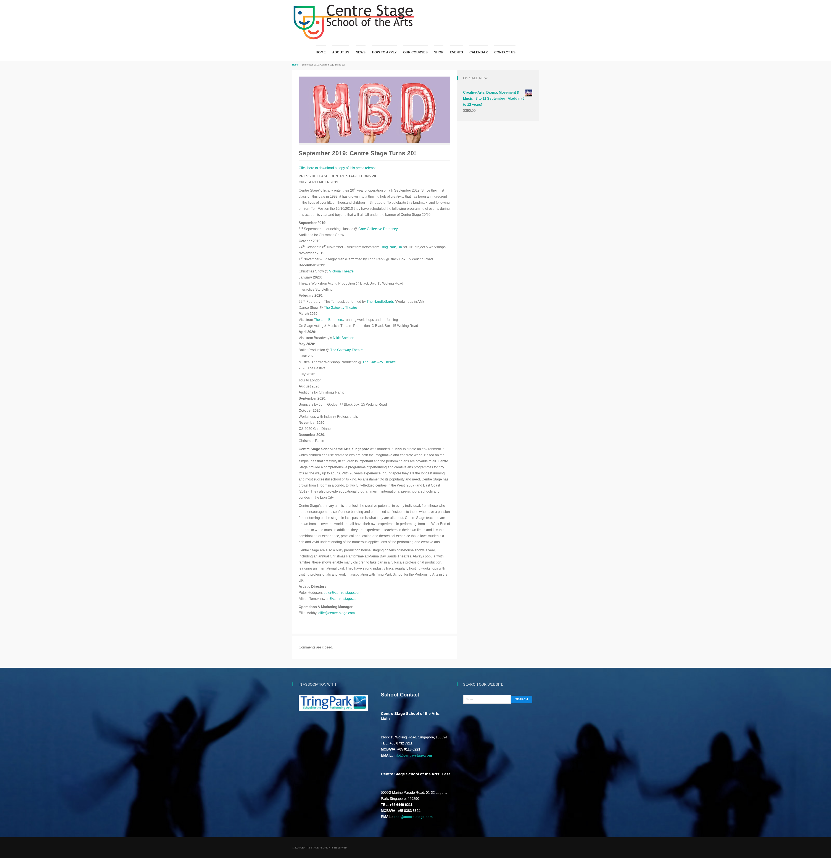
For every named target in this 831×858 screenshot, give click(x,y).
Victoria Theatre (341, 271)
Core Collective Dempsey (378, 229)
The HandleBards (380, 301)
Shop (438, 52)
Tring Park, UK (391, 247)
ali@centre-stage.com (342, 598)
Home (321, 52)
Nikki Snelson (343, 338)
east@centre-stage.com (413, 817)
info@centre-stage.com (413, 755)
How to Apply (384, 52)
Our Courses (415, 52)
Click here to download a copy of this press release (338, 168)
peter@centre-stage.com (342, 592)
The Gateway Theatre (340, 307)
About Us (340, 52)
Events (456, 52)
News (361, 52)
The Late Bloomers (328, 320)
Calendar (478, 52)
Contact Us (504, 52)
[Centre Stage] (354, 21)
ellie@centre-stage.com (336, 613)
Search (521, 699)
